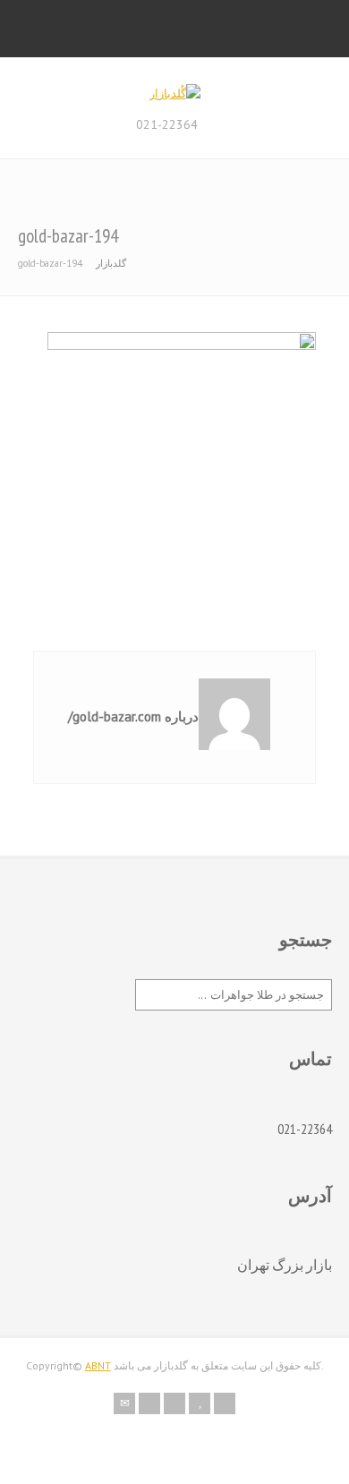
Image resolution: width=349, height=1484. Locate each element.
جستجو (305, 939)
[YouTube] (199, 1403)
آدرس (310, 1195)
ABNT (98, 1365)
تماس (310, 1058)
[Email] (124, 1403)
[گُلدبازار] (174, 93)
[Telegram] (224, 1403)
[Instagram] (174, 1403)
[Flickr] (149, 1403)
